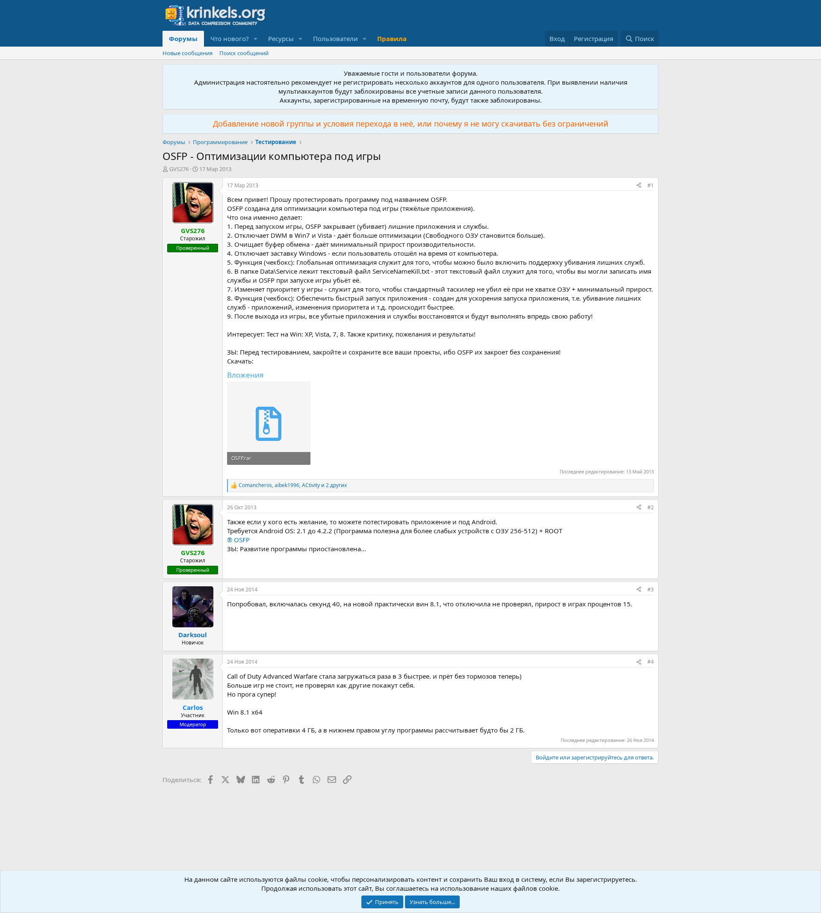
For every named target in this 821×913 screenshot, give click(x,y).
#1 (650, 185)
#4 (650, 661)
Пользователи (335, 38)
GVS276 (179, 169)
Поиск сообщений (244, 53)
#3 (650, 589)
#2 (650, 507)
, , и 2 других (293, 485)
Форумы (183, 38)
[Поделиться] (638, 186)
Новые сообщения (187, 53)
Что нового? (229, 38)
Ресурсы (281, 38)
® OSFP (238, 539)
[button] (256, 39)
